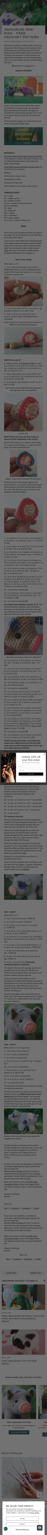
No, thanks (31, 779)
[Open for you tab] (39, 1527)
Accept (22, 1518)
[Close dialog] (44, 754)
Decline (22, 1524)
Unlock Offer (31, 774)
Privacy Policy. (35, 1513)
